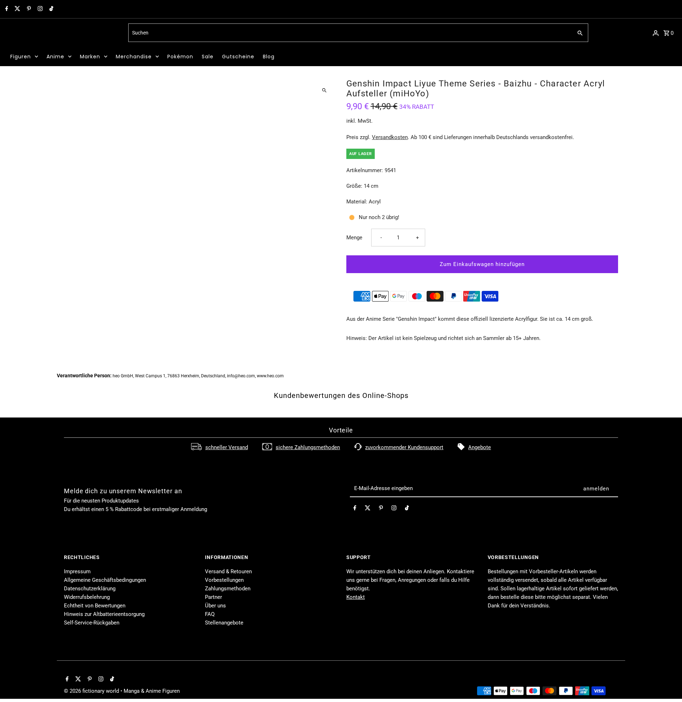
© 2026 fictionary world (92, 691)
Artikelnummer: (364, 170)
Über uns (215, 605)
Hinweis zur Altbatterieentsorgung (104, 614)
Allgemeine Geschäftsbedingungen (105, 580)
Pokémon (180, 56)
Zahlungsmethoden (227, 588)
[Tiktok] (50, 9)
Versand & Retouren (228, 571)
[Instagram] (39, 9)
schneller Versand (226, 447)
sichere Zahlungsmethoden (308, 447)
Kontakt (355, 597)
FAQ (210, 614)
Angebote (479, 447)
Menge (354, 237)
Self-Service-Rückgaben (91, 622)
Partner (213, 597)
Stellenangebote (224, 622)
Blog (269, 56)
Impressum (77, 571)
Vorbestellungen (224, 580)
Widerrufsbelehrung (87, 597)
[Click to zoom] (324, 90)
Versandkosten (390, 137)
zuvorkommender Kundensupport (404, 447)
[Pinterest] (28, 9)
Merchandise (134, 56)
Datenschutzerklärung (89, 588)
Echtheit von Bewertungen (94, 605)
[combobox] (350, 33)
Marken (90, 56)
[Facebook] (6, 9)
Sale (207, 56)
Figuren (20, 56)
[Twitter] (16, 9)
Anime (55, 56)
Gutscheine (238, 56)
